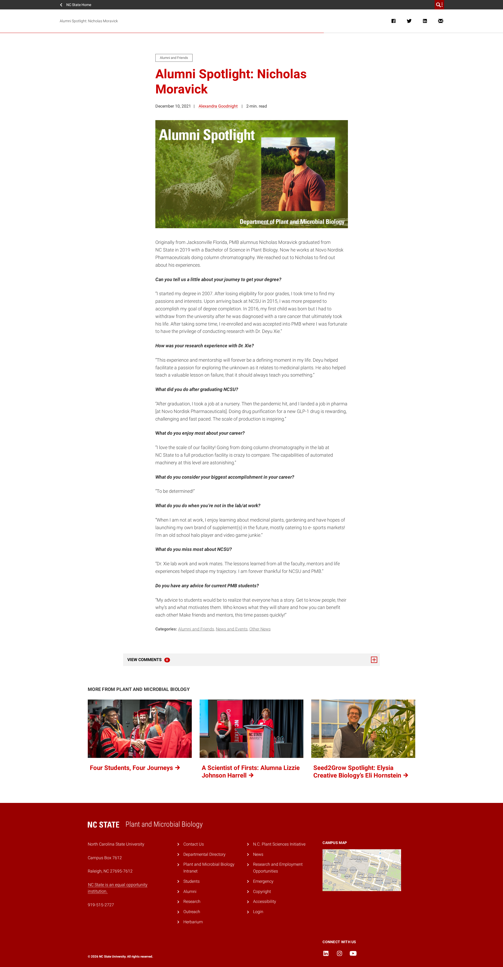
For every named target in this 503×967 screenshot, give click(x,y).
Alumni (189, 891)
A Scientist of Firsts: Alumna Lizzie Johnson (251, 771)
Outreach (191, 911)
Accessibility (264, 901)
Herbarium (193, 921)
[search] (439, 4)
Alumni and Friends (196, 629)
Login (258, 911)
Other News (260, 629)
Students (191, 881)
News (258, 854)
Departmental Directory (204, 854)
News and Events (232, 629)
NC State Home (78, 5)
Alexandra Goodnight (218, 106)
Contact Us (193, 844)
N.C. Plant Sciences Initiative (279, 844)
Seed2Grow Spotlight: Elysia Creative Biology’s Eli (358, 771)
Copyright (262, 891)
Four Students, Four (132, 768)
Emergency (263, 881)
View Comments (162, 659)
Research (191, 901)
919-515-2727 (101, 904)
